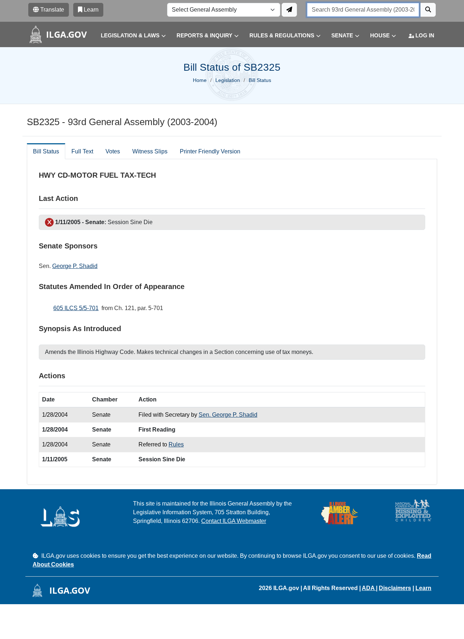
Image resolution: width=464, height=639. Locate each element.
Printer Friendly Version (210, 151)
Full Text (82, 151)
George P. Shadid (75, 266)
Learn (423, 588)
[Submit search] (428, 10)
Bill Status (46, 151)
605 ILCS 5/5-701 (76, 308)
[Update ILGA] (289, 10)
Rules (176, 444)
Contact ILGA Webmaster (233, 521)
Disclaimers (395, 588)
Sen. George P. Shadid (228, 415)
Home (200, 80)
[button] (128, 36)
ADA (369, 588)
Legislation (227, 80)
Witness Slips (149, 151)
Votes (112, 151)
